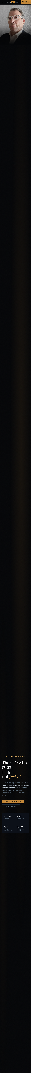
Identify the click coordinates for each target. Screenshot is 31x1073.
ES (17, 2)
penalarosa (6, 2)
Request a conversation (13, 801)
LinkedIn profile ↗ (11, 806)
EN (13, 2)
